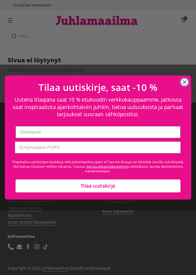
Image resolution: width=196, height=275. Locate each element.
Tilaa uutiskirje (98, 186)
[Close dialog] (184, 82)
